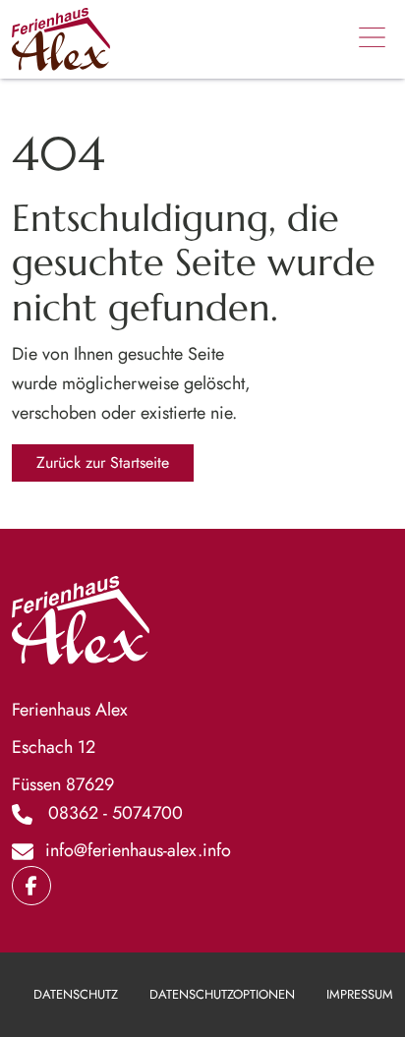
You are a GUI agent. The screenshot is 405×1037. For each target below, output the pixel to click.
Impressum (359, 994)
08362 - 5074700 (115, 813)
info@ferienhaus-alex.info (138, 850)
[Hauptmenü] (372, 39)
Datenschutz (75, 994)
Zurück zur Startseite (102, 462)
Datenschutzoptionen (222, 994)
